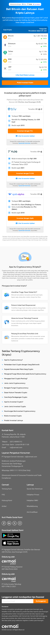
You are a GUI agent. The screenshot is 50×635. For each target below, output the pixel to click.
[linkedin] (9, 523)
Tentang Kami (7, 489)
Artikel (4, 506)
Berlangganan (41, 601)
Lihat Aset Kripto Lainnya (25, 75)
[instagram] (20, 523)
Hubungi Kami (7, 500)
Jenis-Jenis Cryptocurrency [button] (14, 383)
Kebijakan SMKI (32, 500)
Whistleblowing (32, 506)
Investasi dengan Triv (25, 131)
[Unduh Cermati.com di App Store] (11, 543)
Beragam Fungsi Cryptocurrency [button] (16, 388)
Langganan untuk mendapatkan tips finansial (23, 597)
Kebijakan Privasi (33, 495)
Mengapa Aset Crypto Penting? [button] (15, 379)
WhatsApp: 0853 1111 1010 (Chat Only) (16, 470)
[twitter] (14, 523)
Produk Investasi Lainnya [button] (13, 420)
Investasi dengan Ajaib (25, 218)
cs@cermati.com (16, 447)
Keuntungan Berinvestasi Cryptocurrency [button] (19, 411)
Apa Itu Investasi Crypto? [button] (13, 402)
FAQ (3, 495)
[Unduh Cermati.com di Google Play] (11, 535)
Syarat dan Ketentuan (24, 143)
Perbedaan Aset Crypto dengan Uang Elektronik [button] (22, 365)
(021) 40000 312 (16, 442)
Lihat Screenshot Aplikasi (26, 136)
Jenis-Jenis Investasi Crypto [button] (15, 406)
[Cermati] (10, 626)
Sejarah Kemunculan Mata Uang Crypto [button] (18, 369)
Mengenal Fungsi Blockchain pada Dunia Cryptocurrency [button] (25, 374)
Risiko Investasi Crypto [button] (13, 416)
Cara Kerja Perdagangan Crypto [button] (15, 397)
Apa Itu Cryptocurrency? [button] (13, 360)
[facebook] (4, 523)
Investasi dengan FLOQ (25, 173)
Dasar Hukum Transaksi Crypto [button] (15, 393)
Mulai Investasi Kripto (25, 83)
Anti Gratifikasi (32, 512)
